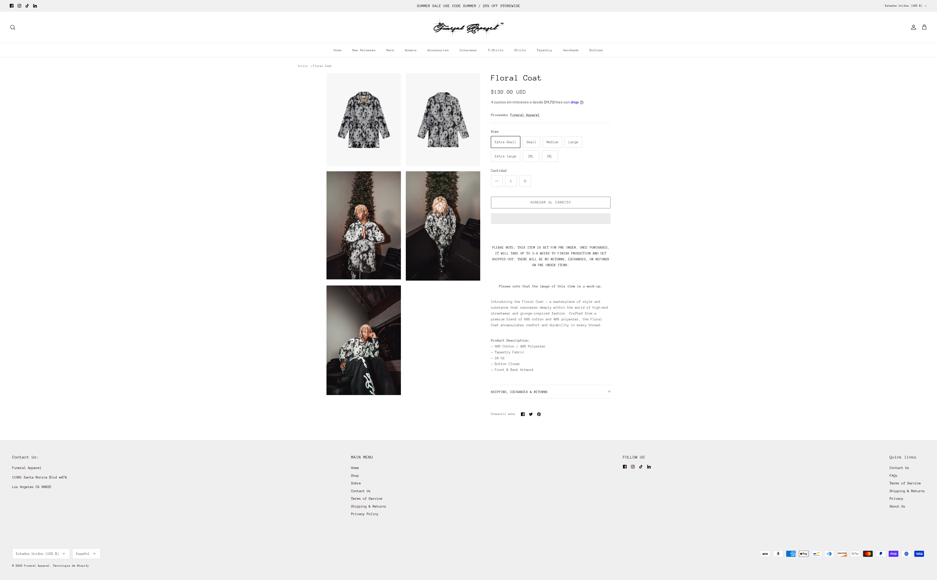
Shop (355, 476)
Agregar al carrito (550, 202)
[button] (551, 219)
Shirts (520, 50)
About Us (897, 506)
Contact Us (361, 491)
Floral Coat (322, 66)
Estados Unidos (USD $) (904, 5)
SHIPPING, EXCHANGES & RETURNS (519, 392)
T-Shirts (496, 50)
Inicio (303, 66)
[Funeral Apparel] (468, 27)
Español (83, 554)
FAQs (893, 476)
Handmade (571, 50)
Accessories (438, 50)
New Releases (364, 50)
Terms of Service (366, 498)
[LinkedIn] (35, 6)
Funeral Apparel (525, 115)
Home (338, 50)
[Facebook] (11, 6)
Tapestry (544, 50)
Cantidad (499, 171)
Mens (390, 50)
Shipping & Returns (368, 506)
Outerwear (468, 50)
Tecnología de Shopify (71, 565)
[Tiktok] (27, 6)
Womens (411, 50)
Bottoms (596, 50)
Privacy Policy (364, 514)
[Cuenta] (913, 27)
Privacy (896, 498)
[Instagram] (19, 6)
